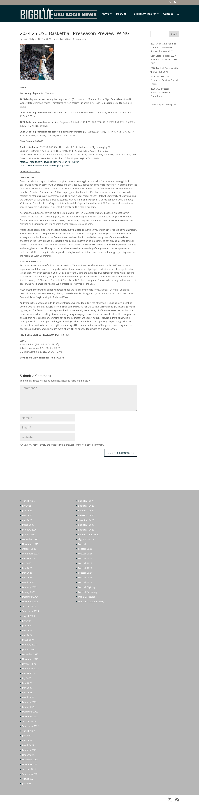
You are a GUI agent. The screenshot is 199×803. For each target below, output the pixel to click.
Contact (168, 14)
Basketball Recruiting (88, 534)
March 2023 (28, 697)
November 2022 (30, 716)
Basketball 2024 (86, 510)
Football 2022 (85, 548)
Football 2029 (85, 582)
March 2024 (28, 639)
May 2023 (27, 687)
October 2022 (29, 721)
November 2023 (30, 659)
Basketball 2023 (86, 505)
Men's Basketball (62, 38)
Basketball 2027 (86, 524)
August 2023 (28, 673)
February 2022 (29, 750)
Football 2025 (85, 563)
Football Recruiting (87, 592)
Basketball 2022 (86, 500)
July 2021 (26, 783)
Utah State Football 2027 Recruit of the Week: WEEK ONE (163, 59)
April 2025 (27, 577)
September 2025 (30, 553)
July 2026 (26, 505)
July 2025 (26, 563)
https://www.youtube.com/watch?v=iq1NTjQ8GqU (45, 165)
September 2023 (30, 668)
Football (82, 544)
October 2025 (29, 548)
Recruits (121, 14)
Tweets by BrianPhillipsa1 (163, 104)
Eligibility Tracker (145, 14)
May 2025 (27, 572)
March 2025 (28, 582)
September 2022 (30, 726)
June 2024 (27, 625)
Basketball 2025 (86, 515)
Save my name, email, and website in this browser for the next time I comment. (64, 444)
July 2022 (26, 735)
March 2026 (28, 524)
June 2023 (27, 683)
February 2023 (29, 702)
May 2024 (27, 630)
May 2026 (27, 515)
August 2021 (28, 778)
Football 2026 (85, 568)
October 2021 (29, 769)
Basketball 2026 (86, 520)
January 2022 (28, 754)
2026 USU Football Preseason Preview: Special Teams (164, 80)
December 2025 (30, 539)
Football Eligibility (86, 587)
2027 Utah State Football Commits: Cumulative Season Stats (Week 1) (163, 47)
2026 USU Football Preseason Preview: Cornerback (160, 92)
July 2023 (26, 678)
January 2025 (28, 592)
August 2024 (28, 615)
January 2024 (28, 649)
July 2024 (26, 620)
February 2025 (29, 587)
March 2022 (28, 745)
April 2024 (27, 635)
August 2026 (28, 500)
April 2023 (27, 692)
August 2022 (28, 730)
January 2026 (28, 534)
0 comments (79, 38)
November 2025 (30, 544)
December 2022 (30, 711)
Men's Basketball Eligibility (91, 601)
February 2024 (29, 644)
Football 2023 (85, 553)
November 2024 (30, 601)
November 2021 (30, 764)
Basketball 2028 (86, 529)
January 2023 (28, 706)
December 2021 (30, 759)
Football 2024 (85, 558)
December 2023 (30, 654)
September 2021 (30, 774)
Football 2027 (85, 572)
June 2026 (27, 510)
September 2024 (30, 611)
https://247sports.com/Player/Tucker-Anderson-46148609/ (49, 161)
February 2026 (29, 529)
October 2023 (29, 663)
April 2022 (27, 740)
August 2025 (28, 558)
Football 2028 (85, 577)
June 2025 (27, 568)
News (105, 14)
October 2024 (29, 606)
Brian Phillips (29, 38)
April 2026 (27, 520)
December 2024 (30, 596)
